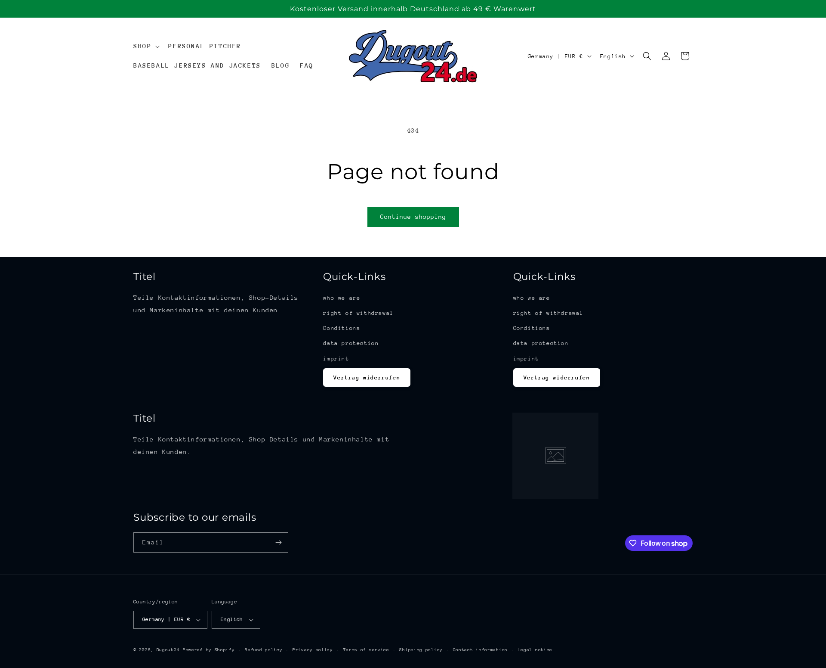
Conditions (341, 328)
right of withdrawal (358, 313)
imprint (336, 358)
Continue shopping (413, 216)
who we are (341, 298)
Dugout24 (168, 649)
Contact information (480, 649)
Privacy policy (313, 649)
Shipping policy (421, 649)
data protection (351, 343)
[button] (145, 46)
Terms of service (366, 649)
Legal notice (535, 649)
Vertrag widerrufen (366, 377)
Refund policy (263, 649)
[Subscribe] (278, 542)
